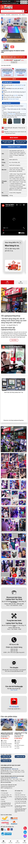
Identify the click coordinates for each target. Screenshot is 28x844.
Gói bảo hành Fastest (14, 99)
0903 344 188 (24, 1)
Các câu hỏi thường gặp (21, 801)
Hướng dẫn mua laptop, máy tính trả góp (20, 806)
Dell (20, 14)
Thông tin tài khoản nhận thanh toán (7, 806)
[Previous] (2, 733)
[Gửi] (22, 11)
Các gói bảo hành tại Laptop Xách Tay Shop (6, 803)
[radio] (7, 72)
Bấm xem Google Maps (6, 773)
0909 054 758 (6, 760)
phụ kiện (15, 95)
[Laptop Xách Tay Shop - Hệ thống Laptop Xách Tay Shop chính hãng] (6, 7)
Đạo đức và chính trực (20, 794)
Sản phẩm (8, 14)
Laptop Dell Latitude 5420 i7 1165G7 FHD (20, 733)
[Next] (26, 733)
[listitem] (6, 47)
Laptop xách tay (14, 14)
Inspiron (23, 14)
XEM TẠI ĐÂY (14, 690)
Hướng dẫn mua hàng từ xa (20, 803)
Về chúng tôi (14, 707)
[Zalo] (5, 829)
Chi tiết (7, 283)
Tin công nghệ (5, 793)
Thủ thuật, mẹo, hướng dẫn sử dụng (6, 797)
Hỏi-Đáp (3, 801)
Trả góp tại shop (7, 142)
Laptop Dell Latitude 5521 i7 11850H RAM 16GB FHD (7, 733)
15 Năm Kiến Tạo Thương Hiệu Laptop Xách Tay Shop (21, 799)
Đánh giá (21, 283)
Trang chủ (3, 14)
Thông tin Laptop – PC (6, 794)
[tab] (7, 282)
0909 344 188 (24, 3)
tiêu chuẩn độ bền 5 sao (18, 85)
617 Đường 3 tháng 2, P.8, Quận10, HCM (10, 3)
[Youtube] (8, 829)
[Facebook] (12, 829)
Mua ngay (14, 138)
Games (3, 799)
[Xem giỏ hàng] (26, 11)
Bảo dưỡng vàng (11, 113)
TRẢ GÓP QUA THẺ (21, 142)
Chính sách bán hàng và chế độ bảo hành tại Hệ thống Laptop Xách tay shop (20, 810)
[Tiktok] (2, 829)
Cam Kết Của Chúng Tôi (21, 796)
